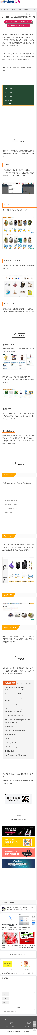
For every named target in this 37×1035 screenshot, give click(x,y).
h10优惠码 (10, 1023)
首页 (4, 9)
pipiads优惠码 (10, 1026)
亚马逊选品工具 (11, 9)
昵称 (5, 994)
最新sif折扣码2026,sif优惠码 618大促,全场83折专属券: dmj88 (27, 947)
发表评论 (31, 14)
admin (17, 909)
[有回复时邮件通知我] (4, 1011)
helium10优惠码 (26, 1023)
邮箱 (5, 998)
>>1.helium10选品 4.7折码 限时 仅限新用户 (19, 22)
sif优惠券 (26, 1026)
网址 (4, 1002)
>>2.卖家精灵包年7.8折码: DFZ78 (19, 25)
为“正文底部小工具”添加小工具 (18, 954)
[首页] (34, 1022)
